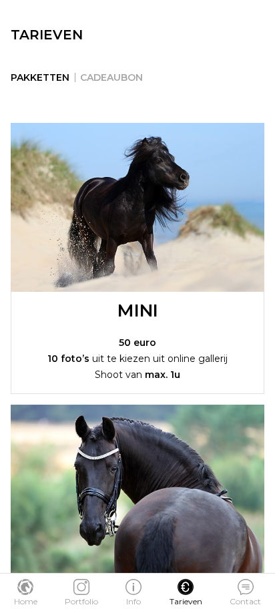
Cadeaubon (111, 77)
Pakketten (40, 77)
